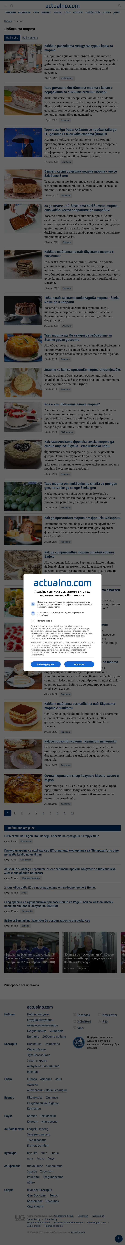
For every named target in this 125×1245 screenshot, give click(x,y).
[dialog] (62, 622)
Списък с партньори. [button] (53, 638)
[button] (62, 621)
